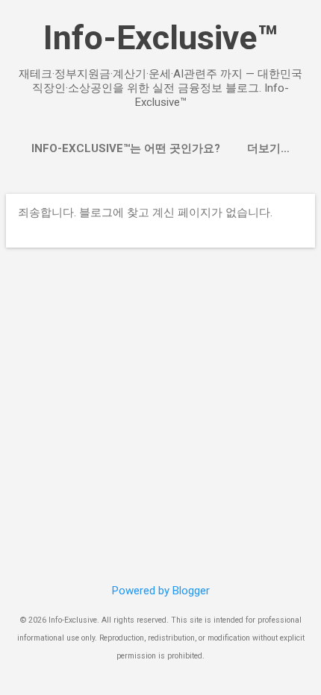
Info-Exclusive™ (160, 37)
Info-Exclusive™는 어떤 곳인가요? (125, 148)
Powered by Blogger (161, 590)
